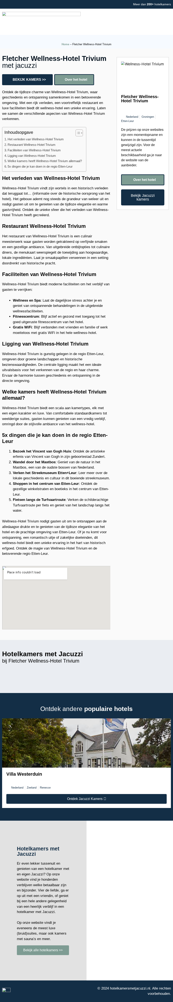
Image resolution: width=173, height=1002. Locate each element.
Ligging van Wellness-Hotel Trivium (32, 155)
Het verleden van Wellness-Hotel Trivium (36, 139)
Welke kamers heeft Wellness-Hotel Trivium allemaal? (45, 161)
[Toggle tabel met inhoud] (77, 133)
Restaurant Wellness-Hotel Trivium (31, 144)
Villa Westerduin (24, 774)
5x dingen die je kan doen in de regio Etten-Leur (40, 166)
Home (65, 44)
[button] (108, 21)
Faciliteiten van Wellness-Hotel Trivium (34, 150)
